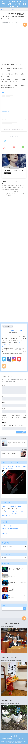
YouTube (19, 361)
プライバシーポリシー (21, 738)
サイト (3, 409)
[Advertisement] (14, 46)
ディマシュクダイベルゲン (8, 193)
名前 (3, 396)
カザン (4, 191)
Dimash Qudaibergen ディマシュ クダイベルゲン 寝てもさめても (14, 3)
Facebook (9, 361)
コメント (4, 385)
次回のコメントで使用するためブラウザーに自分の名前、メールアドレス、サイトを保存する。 (14, 417)
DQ (22, 185)
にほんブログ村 (14, 513)
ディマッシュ (20, 193)
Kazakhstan (5, 187)
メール (4, 402)
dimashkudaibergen (13, 185)
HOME (15, 736)
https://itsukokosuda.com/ (7, 626)
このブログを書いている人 (8, 738)
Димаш (12, 189)
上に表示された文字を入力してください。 (13, 425)
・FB (3, 536)
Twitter (4, 361)
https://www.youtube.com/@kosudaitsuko (11, 660)
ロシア (4, 195)
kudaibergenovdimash (17, 187)
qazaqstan (5, 189)
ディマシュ (14, 191)
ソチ (9, 191)
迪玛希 (9, 195)
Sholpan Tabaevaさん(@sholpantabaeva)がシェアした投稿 (15, 129)
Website (4, 368)
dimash (4, 185)
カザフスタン (19, 189)
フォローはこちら (6, 515)
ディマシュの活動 (12, 181)
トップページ (5, 346)
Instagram (14, 361)
